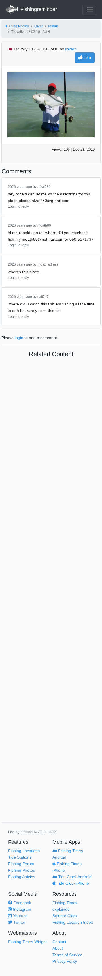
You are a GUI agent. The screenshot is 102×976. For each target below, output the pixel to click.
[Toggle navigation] (89, 10)
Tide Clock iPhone (72, 883)
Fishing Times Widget (27, 942)
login (19, 337)
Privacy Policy (64, 961)
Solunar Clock (64, 915)
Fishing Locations (24, 850)
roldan (53, 26)
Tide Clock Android (74, 876)
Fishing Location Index (72, 922)
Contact (59, 942)
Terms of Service (67, 955)
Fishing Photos (17, 26)
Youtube (20, 915)
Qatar (38, 26)
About (57, 948)
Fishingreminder (38, 9)
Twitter (18, 922)
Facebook (21, 902)
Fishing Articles (21, 876)
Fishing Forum (21, 863)
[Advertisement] (51, 591)
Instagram (21, 909)
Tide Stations (19, 857)
